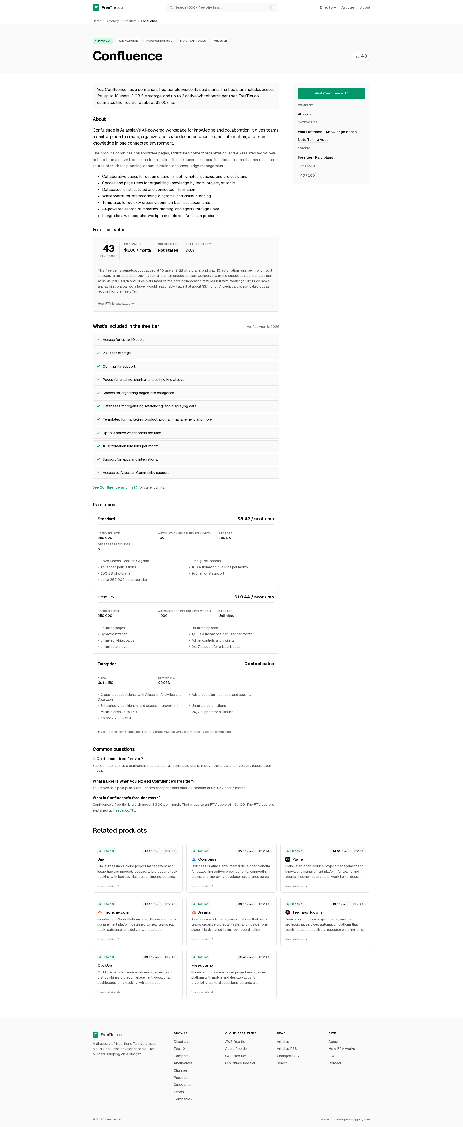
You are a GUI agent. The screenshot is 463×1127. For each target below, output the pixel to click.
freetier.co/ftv (124, 810)
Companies (183, 1099)
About (365, 7)
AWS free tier (235, 1041)
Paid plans (324, 157)
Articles (348, 7)
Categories (182, 1084)
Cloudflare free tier (240, 1063)
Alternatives (183, 1063)
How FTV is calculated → (116, 304)
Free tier (104, 41)
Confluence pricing (116, 487)
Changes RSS (288, 1055)
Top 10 (179, 1048)
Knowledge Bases (159, 41)
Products (129, 21)
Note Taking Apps (193, 41)
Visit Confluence (329, 93)
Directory (328, 7)
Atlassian (220, 41)
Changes (181, 1070)
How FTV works (341, 1048)
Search (282, 1063)
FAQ (331, 1055)
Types (179, 1091)
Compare (181, 1055)
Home (97, 21)
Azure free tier (236, 1048)
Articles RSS (287, 1048)
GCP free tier (235, 1055)
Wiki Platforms (128, 41)
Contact (334, 1063)
